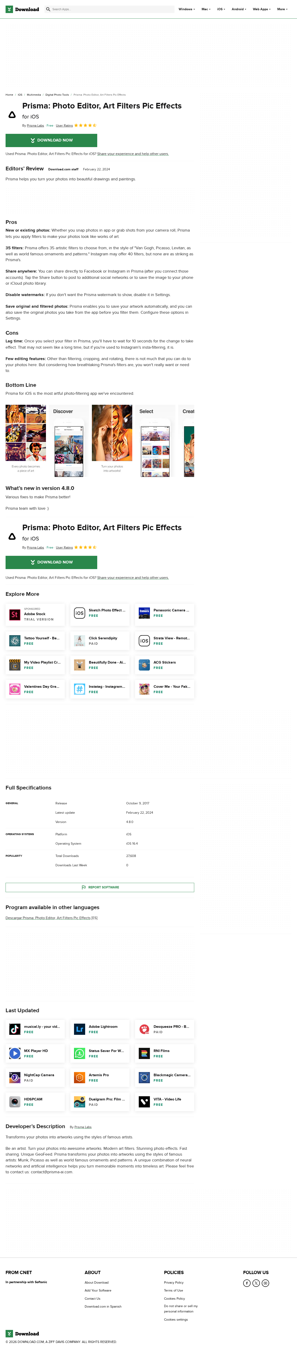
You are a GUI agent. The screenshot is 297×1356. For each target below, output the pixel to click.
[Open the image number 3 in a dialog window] (155, 441)
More (281, 9)
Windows (185, 9)
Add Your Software (98, 1290)
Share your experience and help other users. (133, 154)
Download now (55, 140)
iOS (220, 9)
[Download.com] (22, 9)
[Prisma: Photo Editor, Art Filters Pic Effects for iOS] (12, 114)
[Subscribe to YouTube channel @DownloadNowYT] (265, 1283)
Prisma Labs (83, 1127)
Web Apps (260, 9)
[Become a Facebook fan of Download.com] (247, 1283)
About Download (97, 1283)
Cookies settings (176, 1320)
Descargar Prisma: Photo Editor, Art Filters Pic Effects (48, 918)
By (33, 126)
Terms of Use (173, 1290)
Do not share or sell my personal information (181, 1308)
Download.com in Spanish (103, 1307)
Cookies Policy (174, 1299)
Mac (205, 9)
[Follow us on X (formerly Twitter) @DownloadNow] (256, 1283)
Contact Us (92, 1299)
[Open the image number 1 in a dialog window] (69, 441)
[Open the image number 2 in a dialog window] (112, 441)
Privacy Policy (174, 1283)
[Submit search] (48, 9)
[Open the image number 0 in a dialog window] (26, 441)
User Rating (64, 126)
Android (238, 9)
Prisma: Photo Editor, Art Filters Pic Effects (102, 110)
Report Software (103, 887)
